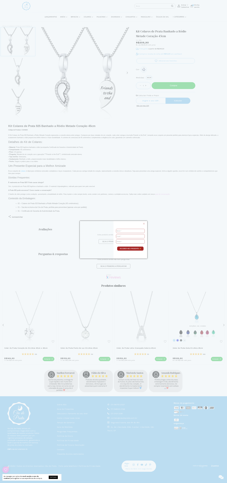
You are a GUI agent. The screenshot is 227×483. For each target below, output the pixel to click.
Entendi (53, 477)
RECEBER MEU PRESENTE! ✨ (130, 248)
